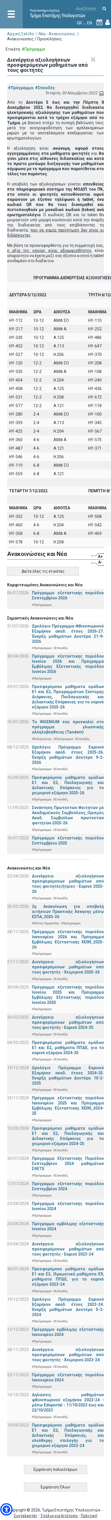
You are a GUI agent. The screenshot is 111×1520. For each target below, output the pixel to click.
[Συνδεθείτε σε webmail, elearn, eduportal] (107, 23)
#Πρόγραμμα (20, 88)
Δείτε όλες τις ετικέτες (43, 571)
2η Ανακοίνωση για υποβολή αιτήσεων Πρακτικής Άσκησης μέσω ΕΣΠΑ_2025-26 (68, 911)
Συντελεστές (26, 1515)
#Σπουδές (45, 88)
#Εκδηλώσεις (42, 739)
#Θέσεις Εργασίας (45, 923)
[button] (6, 1509)
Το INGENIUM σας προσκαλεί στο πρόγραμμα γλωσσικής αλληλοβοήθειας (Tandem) (68, 727)
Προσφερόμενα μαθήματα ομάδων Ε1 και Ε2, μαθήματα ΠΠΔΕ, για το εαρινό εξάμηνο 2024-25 (68, 1047)
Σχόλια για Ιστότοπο (60, 1515)
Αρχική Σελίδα (20, 34)
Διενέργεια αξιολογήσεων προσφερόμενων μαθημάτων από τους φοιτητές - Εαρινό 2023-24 (68, 1249)
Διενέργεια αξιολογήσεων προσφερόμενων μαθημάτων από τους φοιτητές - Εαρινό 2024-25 (68, 1022)
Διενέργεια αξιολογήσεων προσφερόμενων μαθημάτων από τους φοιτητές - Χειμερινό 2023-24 (68, 1354)
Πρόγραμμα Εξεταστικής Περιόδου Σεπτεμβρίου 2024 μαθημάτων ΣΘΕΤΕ (68, 1163)
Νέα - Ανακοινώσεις (57, 34)
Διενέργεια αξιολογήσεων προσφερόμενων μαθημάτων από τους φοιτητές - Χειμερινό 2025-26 (68, 967)
